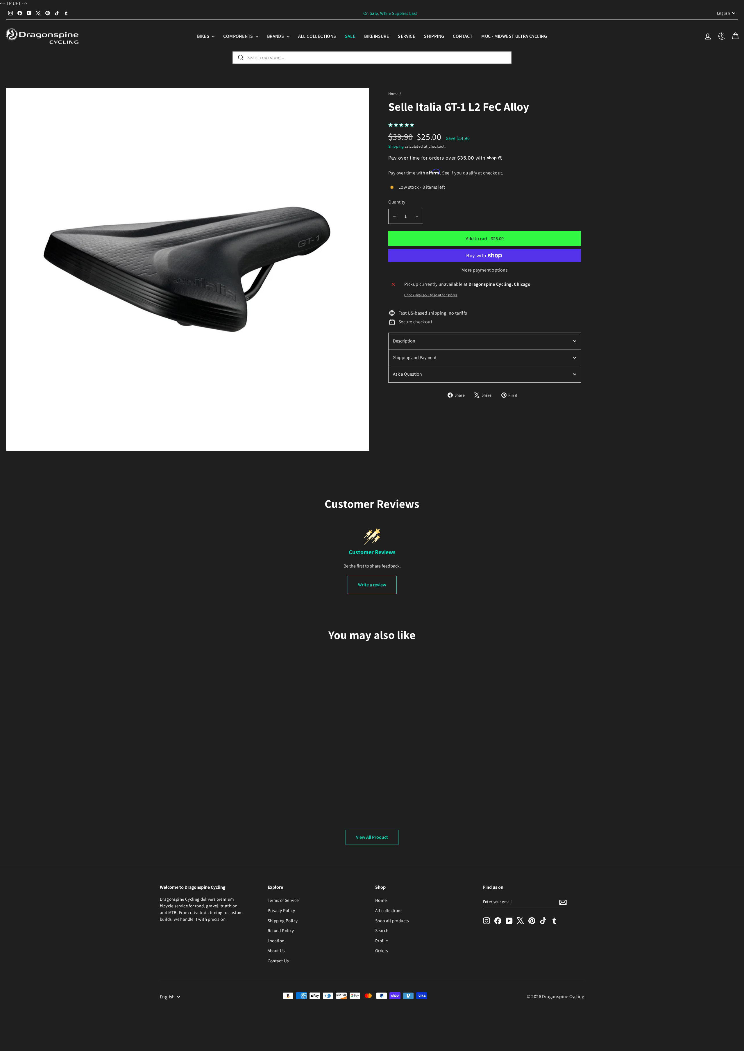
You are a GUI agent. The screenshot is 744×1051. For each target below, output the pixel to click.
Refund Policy (281, 930)
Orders (381, 950)
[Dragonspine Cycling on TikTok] (543, 920)
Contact (463, 36)
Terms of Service (283, 900)
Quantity (396, 202)
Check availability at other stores (430, 294)
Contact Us (278, 960)
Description (404, 341)
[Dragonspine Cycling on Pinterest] (531, 920)
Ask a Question (407, 374)
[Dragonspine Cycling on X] (520, 920)
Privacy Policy (281, 910)
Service (406, 36)
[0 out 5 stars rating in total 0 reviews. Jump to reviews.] (402, 125)
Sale (350, 36)
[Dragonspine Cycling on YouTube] (509, 920)
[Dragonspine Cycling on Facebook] (497, 920)
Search (381, 930)
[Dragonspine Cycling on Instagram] (486, 920)
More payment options (485, 270)
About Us (276, 950)
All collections (317, 36)
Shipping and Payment (415, 357)
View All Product (372, 837)
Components (238, 36)
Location (276, 940)
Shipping (434, 36)
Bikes (203, 36)
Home (393, 93)
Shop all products (392, 920)
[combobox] (372, 57)
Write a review (372, 585)
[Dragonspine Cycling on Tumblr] (554, 920)
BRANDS (276, 36)
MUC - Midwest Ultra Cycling (514, 36)
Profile (381, 940)
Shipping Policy (283, 920)
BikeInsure (376, 36)
